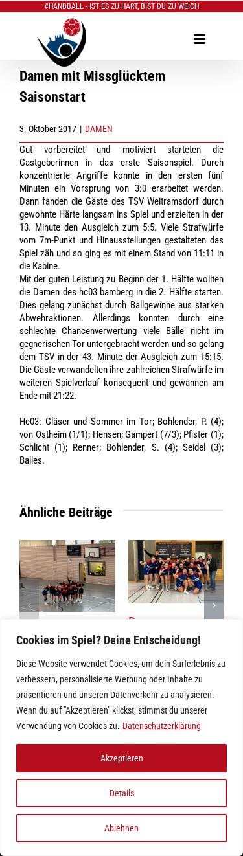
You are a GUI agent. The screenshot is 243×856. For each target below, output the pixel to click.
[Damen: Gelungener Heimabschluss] (176, 546)
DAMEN (99, 129)
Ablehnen (121, 828)
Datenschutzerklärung (161, 726)
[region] (121, 737)
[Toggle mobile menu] (200, 39)
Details (122, 793)
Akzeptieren (121, 758)
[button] (29, 605)
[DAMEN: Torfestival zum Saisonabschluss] (67, 546)
